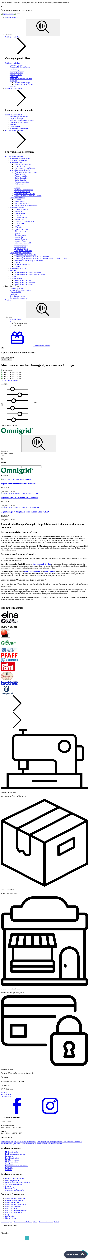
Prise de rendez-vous (17, 288)
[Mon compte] (10, 327)
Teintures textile (20, 235)
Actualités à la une (7, 1142)
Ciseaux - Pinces (20, 241)
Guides (17, 266)
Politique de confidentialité (23, 1222)
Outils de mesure (20, 247)
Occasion (13, 86)
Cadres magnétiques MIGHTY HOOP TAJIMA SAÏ (32, 257)
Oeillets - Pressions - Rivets (24, 221)
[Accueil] (7, 14)
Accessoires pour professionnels (20, 253)
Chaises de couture (21, 209)
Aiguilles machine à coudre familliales (27, 272)
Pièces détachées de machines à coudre (27, 196)
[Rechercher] (43, 27)
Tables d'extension (20, 178)
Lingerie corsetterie (21, 229)
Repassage (13, 81)
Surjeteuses (13, 69)
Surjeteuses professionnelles (19, 122)
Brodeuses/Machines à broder (20, 67)
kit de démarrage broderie (18, 160)
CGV (35, 1222)
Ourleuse (13, 124)
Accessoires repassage (22, 83)
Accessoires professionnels (19, 128)
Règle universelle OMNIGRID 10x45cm (18, 483)
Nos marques (12, 380)
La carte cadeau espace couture (20, 290)
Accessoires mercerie (17, 207)
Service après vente (13, 1144)
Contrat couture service (17, 296)
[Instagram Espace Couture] (50, 1113)
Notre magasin (42, 1142)
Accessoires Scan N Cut (18, 268)
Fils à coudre (14, 276)
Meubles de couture (16, 73)
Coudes (17, 225)
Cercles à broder (20, 166)
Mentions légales (6, 1222)
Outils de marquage (21, 245)
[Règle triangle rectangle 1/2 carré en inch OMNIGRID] (20, 507)
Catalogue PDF (68, 1142)
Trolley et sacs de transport (23, 190)
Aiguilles (13, 270)
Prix (2, 455)
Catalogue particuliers (12, 37)
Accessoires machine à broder (20, 158)
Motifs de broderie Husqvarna (24, 282)
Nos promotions (30, 1142)
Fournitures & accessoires (14, 130)
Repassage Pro (15, 126)
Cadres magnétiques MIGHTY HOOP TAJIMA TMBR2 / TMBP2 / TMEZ (40, 259)
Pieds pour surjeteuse (21, 203)
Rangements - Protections (23, 251)
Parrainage (13, 294)
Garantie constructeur (28, 1144)
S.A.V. (56, 1222)
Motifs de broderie (16, 278)
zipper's (17, 233)
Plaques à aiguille (20, 176)
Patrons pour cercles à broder (24, 168)
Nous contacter (6, 1095)
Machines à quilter (16, 75)
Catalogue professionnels (13, 88)
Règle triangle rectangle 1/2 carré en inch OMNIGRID (25, 512)
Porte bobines (19, 184)
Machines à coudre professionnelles (22, 120)
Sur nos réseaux (19, 1142)
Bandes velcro (19, 213)
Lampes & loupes (20, 239)
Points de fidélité (15, 292)
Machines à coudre (16, 65)
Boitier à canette (20, 180)
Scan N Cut (14, 77)
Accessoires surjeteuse (17, 198)
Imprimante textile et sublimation (21, 79)
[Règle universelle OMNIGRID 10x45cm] (16, 479)
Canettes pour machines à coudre (25, 172)
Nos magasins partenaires (18, 298)
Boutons (17, 215)
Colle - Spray (19, 223)
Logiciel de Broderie (17, 71)
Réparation (18, 227)
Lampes (17, 262)
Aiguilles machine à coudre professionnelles (29, 274)
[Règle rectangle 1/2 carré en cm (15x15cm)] (19, 493)
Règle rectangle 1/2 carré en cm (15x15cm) (19, 497)
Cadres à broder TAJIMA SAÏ (25, 255)
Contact (8, 300)
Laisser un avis (6, 1096)
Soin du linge (19, 219)
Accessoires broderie (17, 162)
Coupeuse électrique (16, 118)
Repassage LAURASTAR (23, 85)
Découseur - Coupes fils (22, 243)
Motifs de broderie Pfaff (22, 280)
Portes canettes (19, 174)
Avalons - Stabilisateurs (22, 164)
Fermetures (18, 211)
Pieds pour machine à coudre (24, 194)
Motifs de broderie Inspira (23, 284)
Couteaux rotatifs (20, 217)
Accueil (3, 380)
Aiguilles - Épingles (21, 249)
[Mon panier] (11, 321)
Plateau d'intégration (21, 182)
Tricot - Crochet (20, 231)
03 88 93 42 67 (6, 1093)
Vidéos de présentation (55, 1142)
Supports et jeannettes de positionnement (28, 260)
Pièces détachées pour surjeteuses (26, 205)
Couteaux (17, 200)
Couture (17, 188)
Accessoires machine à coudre (20, 170)
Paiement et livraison (46, 1222)
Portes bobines (19, 201)
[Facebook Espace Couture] (17, 1113)
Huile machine (19, 186)
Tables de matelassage (22, 192)
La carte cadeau (41, 1144)
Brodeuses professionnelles (19, 117)
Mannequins (18, 237)
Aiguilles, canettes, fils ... (23, 264)
